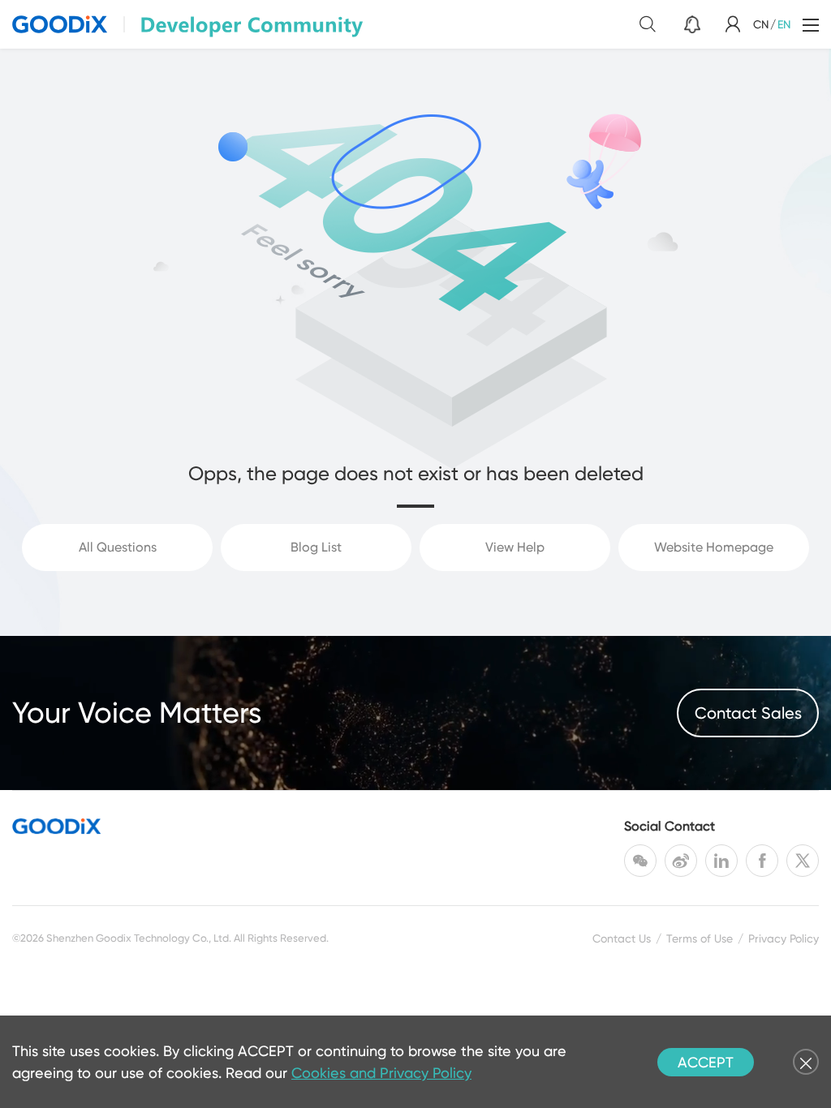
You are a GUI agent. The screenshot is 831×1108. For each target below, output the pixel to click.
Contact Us (621, 938)
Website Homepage (713, 547)
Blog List (316, 547)
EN (783, 24)
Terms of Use (699, 938)
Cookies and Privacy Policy (381, 1072)
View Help (515, 547)
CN (761, 24)
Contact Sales (748, 713)
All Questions (118, 547)
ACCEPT (706, 1062)
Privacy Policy (783, 938)
